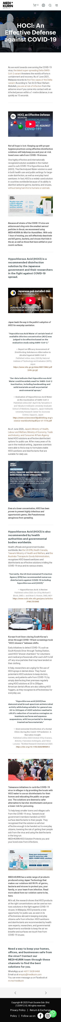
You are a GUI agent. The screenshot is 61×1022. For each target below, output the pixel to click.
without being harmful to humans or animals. (29, 188)
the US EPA (27, 550)
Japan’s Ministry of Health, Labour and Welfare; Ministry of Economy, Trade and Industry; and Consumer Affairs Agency (30, 432)
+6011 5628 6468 (31, 971)
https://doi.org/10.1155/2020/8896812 (33, 747)
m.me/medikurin (16, 981)
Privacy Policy (17, 1010)
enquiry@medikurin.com (30, 974)
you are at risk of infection (29, 86)
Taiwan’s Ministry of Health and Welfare (26, 553)
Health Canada (40, 550)
